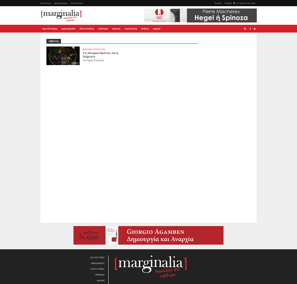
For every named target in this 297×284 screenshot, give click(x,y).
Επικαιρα (88, 49)
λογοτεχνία (130, 28)
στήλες (145, 28)
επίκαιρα (103, 28)
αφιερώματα (68, 28)
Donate (218, 3)
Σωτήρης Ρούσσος (93, 60)
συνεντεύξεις (87, 28)
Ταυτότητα (45, 3)
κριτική (116, 28)
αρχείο (156, 28)
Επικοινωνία (77, 3)
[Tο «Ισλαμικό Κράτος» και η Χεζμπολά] (63, 55)
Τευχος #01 (99, 49)
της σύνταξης (49, 28)
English (228, 3)
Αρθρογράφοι (61, 3)
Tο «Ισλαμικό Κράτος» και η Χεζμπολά (100, 54)
